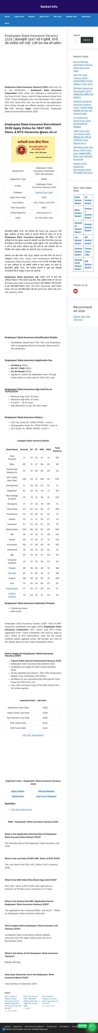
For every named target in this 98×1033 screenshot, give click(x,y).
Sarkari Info (49, 6)
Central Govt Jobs (44, 192)
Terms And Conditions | (34, 1026)
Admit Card (44, 16)
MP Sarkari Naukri (88, 240)
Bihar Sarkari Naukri (78, 213)
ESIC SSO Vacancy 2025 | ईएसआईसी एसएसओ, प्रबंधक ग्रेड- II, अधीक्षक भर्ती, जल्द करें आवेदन (31, 1001)
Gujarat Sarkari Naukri (78, 251)
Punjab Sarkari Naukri (88, 227)
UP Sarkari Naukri (88, 200)
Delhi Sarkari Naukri (78, 200)
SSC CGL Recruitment (33, 735)
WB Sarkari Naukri (88, 264)
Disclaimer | (65, 1026)
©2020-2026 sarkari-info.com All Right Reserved (27, 1029)
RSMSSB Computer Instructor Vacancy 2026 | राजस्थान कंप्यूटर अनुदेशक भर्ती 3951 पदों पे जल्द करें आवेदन (83, 107)
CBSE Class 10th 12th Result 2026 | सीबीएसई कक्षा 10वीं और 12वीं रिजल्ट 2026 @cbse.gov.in (82, 137)
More (7, 23)
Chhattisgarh (12, 588)
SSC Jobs (57, 16)
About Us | (17, 1026)
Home (7, 16)
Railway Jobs (71, 16)
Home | (8, 1026)
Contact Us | (52, 1026)
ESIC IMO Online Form (21, 809)
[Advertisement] (33, 66)
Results (32, 16)
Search (76, 35)
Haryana (12, 573)
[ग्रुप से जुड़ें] (92, 1027)
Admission (86, 16)
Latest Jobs (19, 16)
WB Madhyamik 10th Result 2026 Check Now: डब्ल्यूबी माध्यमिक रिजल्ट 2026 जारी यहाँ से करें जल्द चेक (83, 153)
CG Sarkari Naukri (78, 240)
